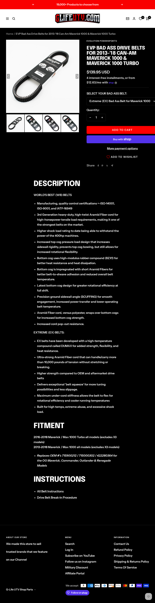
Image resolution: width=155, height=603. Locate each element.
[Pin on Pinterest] (102, 166)
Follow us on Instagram (80, 561)
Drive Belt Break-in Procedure (57, 497)
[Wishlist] (140, 18)
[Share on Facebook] (98, 166)
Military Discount (76, 567)
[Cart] (147, 18)
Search (70, 544)
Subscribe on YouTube (80, 555)
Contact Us (121, 544)
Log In (69, 550)
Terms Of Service (125, 567)
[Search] (13, 18)
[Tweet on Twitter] (107, 166)
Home (9, 33)
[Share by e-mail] (112, 166)
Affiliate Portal (74, 573)
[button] (15, 123)
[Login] (134, 18)
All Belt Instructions (50, 491)
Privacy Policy (123, 555)
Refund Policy (123, 550)
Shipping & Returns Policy (131, 561)
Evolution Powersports (102, 41)
